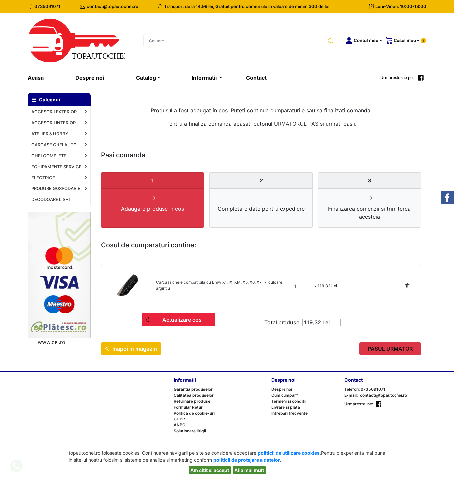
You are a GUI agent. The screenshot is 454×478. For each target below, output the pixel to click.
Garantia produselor (193, 389)
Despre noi (89, 77)
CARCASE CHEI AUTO (54, 144)
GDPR (179, 419)
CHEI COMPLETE (48, 155)
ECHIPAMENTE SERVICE (56, 166)
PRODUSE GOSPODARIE (55, 188)
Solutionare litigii (190, 430)
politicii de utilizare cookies (289, 453)
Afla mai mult (249, 470)
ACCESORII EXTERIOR (54, 111)
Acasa (43, 77)
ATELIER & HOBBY (49, 133)
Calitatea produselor (194, 395)
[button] (362, 41)
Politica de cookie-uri (194, 413)
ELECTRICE (43, 177)
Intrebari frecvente (289, 413)
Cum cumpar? (284, 395)
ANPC (179, 424)
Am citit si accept (209, 470)
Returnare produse (192, 401)
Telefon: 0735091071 (364, 389)
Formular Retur (188, 407)
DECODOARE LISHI (50, 199)
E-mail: (351, 395)
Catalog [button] (146, 77)
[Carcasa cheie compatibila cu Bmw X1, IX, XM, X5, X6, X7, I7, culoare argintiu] (128, 285)
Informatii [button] (205, 77)
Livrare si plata (285, 407)
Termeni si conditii (288, 401)
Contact (256, 77)
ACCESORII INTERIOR (53, 122)
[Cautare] (330, 40)
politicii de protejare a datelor (246, 460)
